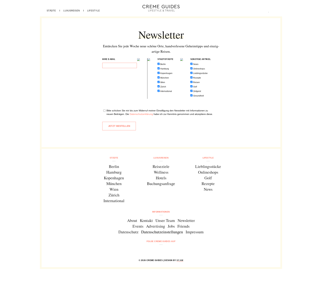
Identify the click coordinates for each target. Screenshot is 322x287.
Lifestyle (93, 10)
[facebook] (148, 250)
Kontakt (146, 220)
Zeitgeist (197, 91)
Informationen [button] (161, 212)
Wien (162, 82)
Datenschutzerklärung (141, 114)
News (195, 64)
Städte (51, 10)
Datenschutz (128, 231)
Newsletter (186, 220)
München (164, 78)
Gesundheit (198, 96)
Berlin (163, 64)
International (166, 91)
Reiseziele (161, 166)
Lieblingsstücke (200, 73)
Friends (183, 226)
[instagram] (157, 250)
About (132, 220)
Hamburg (164, 69)
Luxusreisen (71, 10)
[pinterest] (165, 250)
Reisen (196, 82)
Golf (195, 87)
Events (137, 226)
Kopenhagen (166, 73)
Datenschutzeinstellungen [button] (162, 231)
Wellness (161, 172)
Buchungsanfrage (161, 183)
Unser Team (165, 220)
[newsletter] (174, 250)
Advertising (155, 226)
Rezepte (197, 78)
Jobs (171, 226)
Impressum (195, 231)
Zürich (163, 87)
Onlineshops (199, 69)
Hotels (161, 177)
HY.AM (180, 260)
